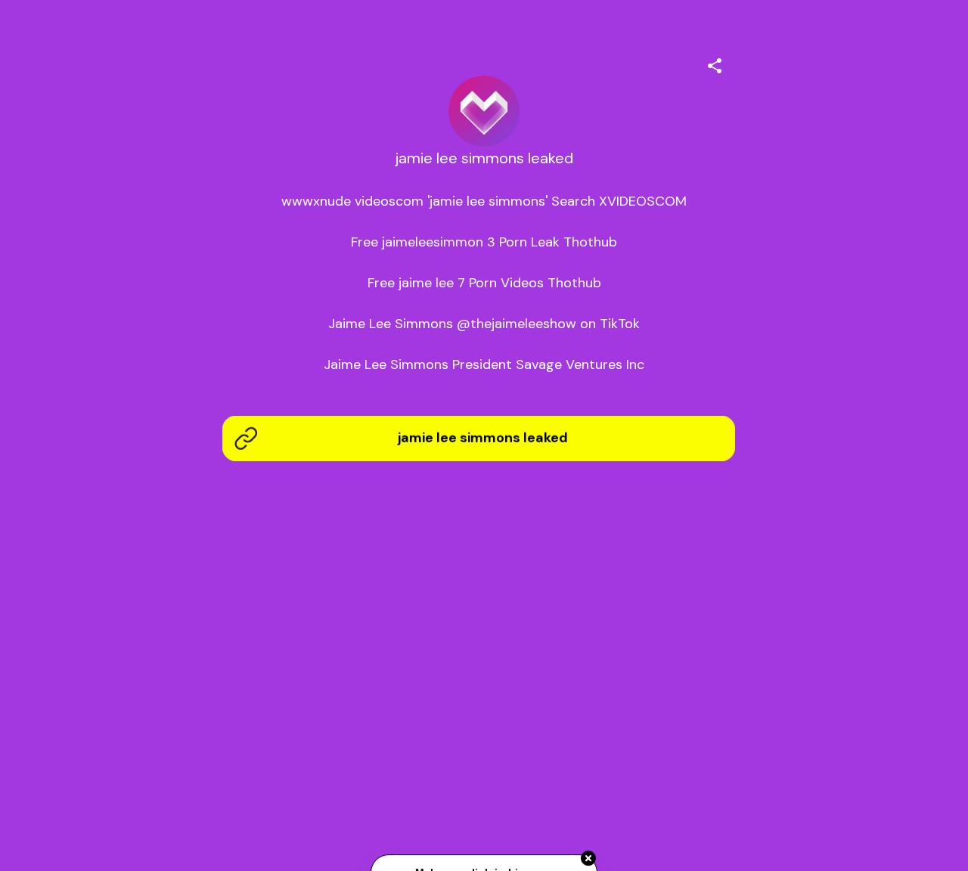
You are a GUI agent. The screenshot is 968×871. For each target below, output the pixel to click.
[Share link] (715, 63)
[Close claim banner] (588, 858)
